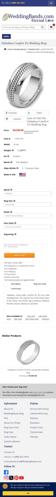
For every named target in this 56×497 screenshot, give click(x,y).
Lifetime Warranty (11, 277)
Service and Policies (39, 408)
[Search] (42, 27)
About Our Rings (12, 422)
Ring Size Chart (40, 284)
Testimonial (16, 288)
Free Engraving (10, 268)
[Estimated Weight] (13, 150)
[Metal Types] (11, 162)
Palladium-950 (33, 49)
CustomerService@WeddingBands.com (22, 461)
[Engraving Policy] (15, 223)
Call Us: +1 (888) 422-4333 (16, 456)
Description (16, 284)
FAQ (6, 418)
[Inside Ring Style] (8, 156)
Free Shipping (9, 271)
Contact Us (9, 452)
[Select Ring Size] (14, 201)
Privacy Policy (36, 427)
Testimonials (36, 432)
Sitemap (34, 436)
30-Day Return (10, 274)
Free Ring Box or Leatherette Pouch (19, 266)
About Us (8, 408)
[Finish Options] (11, 212)
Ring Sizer (9, 432)
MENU (6, 36)
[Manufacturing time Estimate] (17, 168)
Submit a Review (12, 441)
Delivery (34, 418)
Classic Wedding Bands (17, 49)
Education (35, 422)
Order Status (10, 436)
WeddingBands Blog (14, 413)
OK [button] (28, 493)
